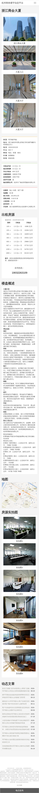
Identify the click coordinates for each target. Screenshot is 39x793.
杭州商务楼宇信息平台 (12, 3)
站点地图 (19, 785)
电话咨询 (19, 790)
